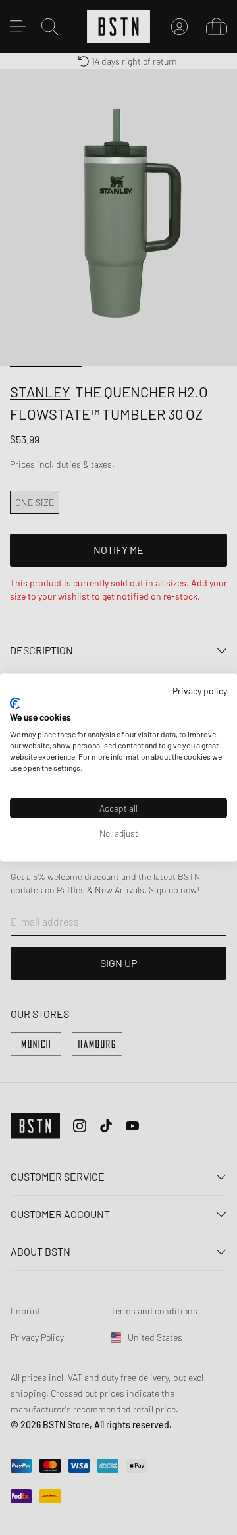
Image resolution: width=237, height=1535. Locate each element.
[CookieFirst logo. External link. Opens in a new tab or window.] (15, 703)
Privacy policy (199, 690)
